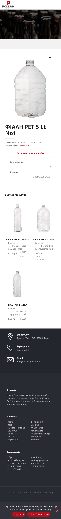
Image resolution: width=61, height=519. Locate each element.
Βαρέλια (35, 424)
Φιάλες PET (23, 145)
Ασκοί (10, 433)
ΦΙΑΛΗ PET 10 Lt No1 (43, 239)
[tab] (30, 153)
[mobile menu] (56, 4)
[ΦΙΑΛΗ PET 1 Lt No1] (17, 281)
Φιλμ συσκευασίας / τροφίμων (40, 435)
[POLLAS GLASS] (8, 5)
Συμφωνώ (19, 514)
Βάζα (10, 424)
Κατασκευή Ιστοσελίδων (21, 492)
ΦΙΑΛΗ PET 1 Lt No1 (17, 304)
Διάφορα (35, 439)
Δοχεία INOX (37, 421)
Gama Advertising (43, 492)
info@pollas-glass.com (28, 361)
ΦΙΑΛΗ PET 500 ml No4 (17, 239)
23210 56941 (23, 349)
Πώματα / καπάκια (16, 427)
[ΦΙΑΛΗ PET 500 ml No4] (17, 216)
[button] (50, 58)
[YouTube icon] (32, 497)
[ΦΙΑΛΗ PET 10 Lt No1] (43, 216)
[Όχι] (57, 510)
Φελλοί (11, 436)
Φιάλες (11, 421)
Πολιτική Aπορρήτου (39, 514)
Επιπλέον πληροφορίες (30, 153)
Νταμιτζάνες (37, 427)
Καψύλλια (12, 430)
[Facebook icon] (29, 497)
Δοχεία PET (13, 439)
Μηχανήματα (37, 430)
